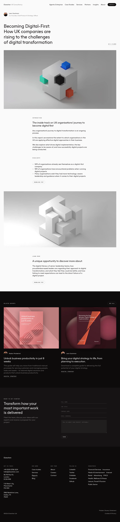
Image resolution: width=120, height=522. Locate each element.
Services (79, 5)
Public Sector (93, 484)
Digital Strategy (10, 376)
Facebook (72, 478)
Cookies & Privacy (110, 513)
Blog (33, 478)
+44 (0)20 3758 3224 (11, 469)
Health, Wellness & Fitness (97, 478)
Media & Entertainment (96, 472)
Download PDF (39, 182)
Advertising (98, 475)
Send (64, 437)
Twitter (71, 472)
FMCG (105, 475)
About (103, 5)
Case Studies (69, 5)
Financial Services (94, 469)
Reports (35, 475)
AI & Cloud (112, 44)
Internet (109, 472)
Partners (88, 5)
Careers (53, 472)
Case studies (36, 469)
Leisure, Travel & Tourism (97, 481)
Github (71, 481)
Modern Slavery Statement (107, 510)
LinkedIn (72, 469)
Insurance (106, 469)
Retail (90, 475)
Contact (112, 4)
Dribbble (72, 475)
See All (112, 303)
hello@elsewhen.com (11, 472)
